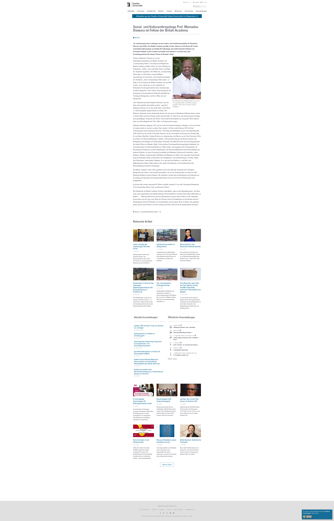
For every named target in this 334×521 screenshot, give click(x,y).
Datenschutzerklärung (177, 516)
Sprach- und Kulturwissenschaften (146, 212)
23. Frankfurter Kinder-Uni (180, 355)
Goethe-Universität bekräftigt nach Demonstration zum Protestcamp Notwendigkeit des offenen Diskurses (147, 361)
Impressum (168, 516)
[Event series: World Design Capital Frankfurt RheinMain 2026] (195, 335)
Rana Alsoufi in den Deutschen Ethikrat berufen (190, 245)
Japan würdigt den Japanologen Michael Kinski (141, 246)
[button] (167, 465)
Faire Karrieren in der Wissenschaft (141, 441)
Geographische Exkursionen (180, 350)
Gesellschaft (151, 11)
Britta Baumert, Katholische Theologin (190, 441)
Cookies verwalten (188, 516)
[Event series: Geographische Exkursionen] (181, 348)
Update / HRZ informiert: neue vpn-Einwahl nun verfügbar (148, 327)
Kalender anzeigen (172, 359)
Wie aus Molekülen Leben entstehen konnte (166, 441)
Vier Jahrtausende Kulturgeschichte (164, 284)
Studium (161, 11)
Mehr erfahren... (315, 513)
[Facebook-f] (167, 513)
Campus (169, 11)
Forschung (140, 11)
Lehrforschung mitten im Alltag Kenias (166, 245)
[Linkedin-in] (163, 513)
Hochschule (189, 11)
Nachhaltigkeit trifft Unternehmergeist (164, 400)
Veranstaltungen (201, 11)
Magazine (186, 2)
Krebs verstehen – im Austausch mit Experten (185, 345)
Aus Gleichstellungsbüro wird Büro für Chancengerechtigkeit (147, 352)
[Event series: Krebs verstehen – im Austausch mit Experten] (181, 342)
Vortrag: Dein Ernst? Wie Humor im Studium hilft (189, 400)
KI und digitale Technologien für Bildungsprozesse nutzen (142, 401)
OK (304, 516)
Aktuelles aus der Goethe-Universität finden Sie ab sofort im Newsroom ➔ (167, 16)
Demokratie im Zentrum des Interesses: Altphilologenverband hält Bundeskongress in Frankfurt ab (143, 287)
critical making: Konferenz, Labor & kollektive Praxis (185, 339)
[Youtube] (170, 513)
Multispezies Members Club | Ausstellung (184, 327)
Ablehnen (309, 516)
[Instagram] (160, 513)
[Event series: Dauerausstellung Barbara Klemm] (180, 330)
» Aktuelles (130, 11)
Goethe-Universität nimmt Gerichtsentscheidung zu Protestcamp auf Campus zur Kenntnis (148, 371)
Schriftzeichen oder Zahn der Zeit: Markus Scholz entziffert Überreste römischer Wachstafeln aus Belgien (190, 287)
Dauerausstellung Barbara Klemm (182, 332)
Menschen (178, 11)
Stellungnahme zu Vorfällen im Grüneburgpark (144, 334)
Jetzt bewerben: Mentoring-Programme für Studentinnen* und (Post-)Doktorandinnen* (148, 343)
